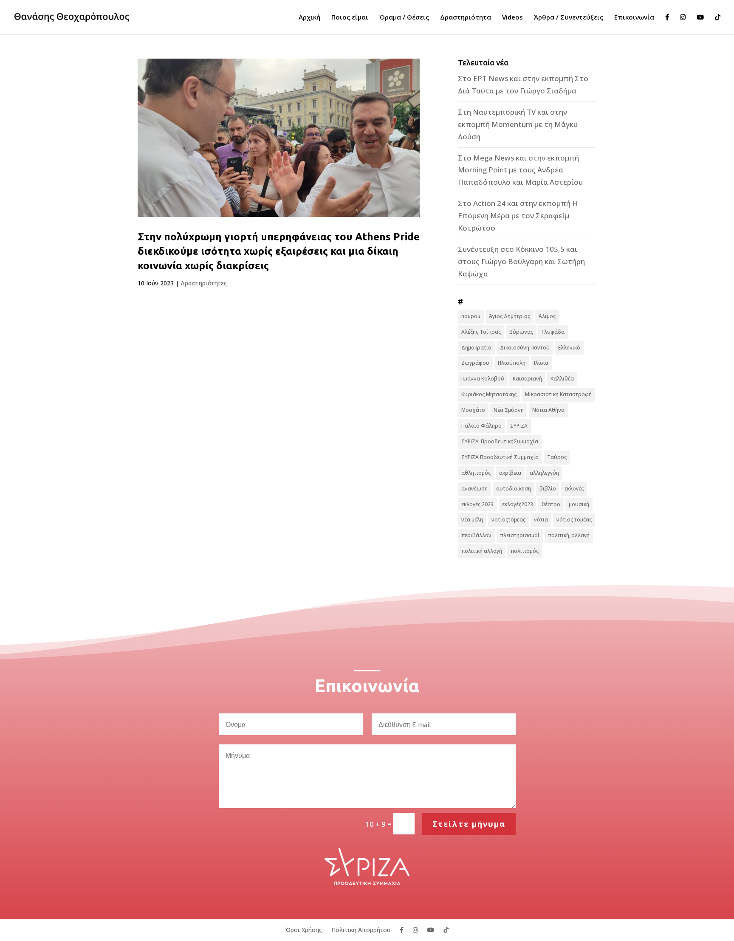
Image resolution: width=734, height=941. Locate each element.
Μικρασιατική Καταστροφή (558, 394)
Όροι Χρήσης (303, 929)
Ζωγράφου (475, 362)
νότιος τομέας (574, 519)
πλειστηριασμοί (519, 535)
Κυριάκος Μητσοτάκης (489, 394)
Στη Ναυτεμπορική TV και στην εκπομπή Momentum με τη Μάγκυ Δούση (518, 124)
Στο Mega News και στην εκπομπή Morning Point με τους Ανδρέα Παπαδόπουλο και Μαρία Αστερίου (520, 170)
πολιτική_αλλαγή (569, 535)
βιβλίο (547, 488)
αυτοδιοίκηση (513, 488)
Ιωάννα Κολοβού (482, 378)
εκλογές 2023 (477, 504)
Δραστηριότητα (465, 17)
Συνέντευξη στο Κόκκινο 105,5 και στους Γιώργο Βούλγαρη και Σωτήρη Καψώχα (521, 261)
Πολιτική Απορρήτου (360, 929)
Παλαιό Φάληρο (481, 425)
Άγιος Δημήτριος (509, 316)
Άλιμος (547, 316)
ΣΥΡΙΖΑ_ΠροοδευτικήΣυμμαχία (499, 441)
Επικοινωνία (634, 17)
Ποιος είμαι (349, 17)
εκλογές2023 (517, 504)
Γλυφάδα (553, 331)
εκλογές (574, 488)
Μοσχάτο (473, 410)
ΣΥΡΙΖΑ (519, 425)
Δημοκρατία (476, 347)
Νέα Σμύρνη (509, 410)
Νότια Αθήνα (548, 410)
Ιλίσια (541, 362)
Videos (512, 17)
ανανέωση (474, 488)
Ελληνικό (569, 347)
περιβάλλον (476, 535)
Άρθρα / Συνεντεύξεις (568, 17)
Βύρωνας (521, 331)
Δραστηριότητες (204, 283)
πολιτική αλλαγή (481, 551)
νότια (541, 519)
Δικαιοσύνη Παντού (525, 347)
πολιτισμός (525, 551)
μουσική (579, 504)
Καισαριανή (527, 378)
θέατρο (551, 504)
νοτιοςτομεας (508, 519)
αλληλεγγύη (544, 472)
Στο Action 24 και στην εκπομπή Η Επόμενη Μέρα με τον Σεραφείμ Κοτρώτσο (518, 215)
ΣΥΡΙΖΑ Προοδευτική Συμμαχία (500, 457)
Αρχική (309, 17)
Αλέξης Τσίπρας (481, 331)
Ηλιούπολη (511, 362)
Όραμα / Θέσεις (404, 17)
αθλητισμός (476, 472)
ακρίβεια (510, 472)
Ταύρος (557, 457)
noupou (470, 316)
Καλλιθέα (562, 378)
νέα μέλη (472, 519)
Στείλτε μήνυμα (468, 824)
